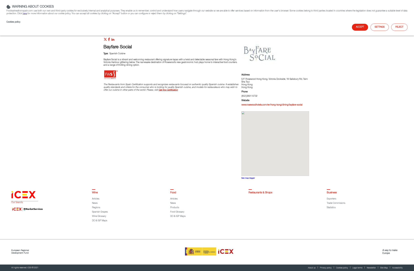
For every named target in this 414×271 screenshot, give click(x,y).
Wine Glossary (99, 216)
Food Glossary (177, 212)
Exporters (331, 199)
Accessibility (397, 268)
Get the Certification (168, 90)
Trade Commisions (336, 203)
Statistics (331, 208)
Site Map (384, 268)
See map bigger (248, 178)
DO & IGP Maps (99, 221)
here (25, 14)
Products (174, 208)
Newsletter (371, 268)
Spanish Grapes (100, 212)
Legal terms (357, 268)
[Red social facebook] (109, 40)
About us (312, 268)
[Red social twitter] (105, 40)
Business (332, 193)
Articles (95, 199)
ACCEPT (360, 27)
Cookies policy (13, 22)
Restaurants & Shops (260, 193)
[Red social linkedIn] (112, 40)
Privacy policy (326, 268)
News (95, 203)
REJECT (399, 27)
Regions (96, 208)
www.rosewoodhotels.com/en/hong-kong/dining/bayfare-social (271, 105)
